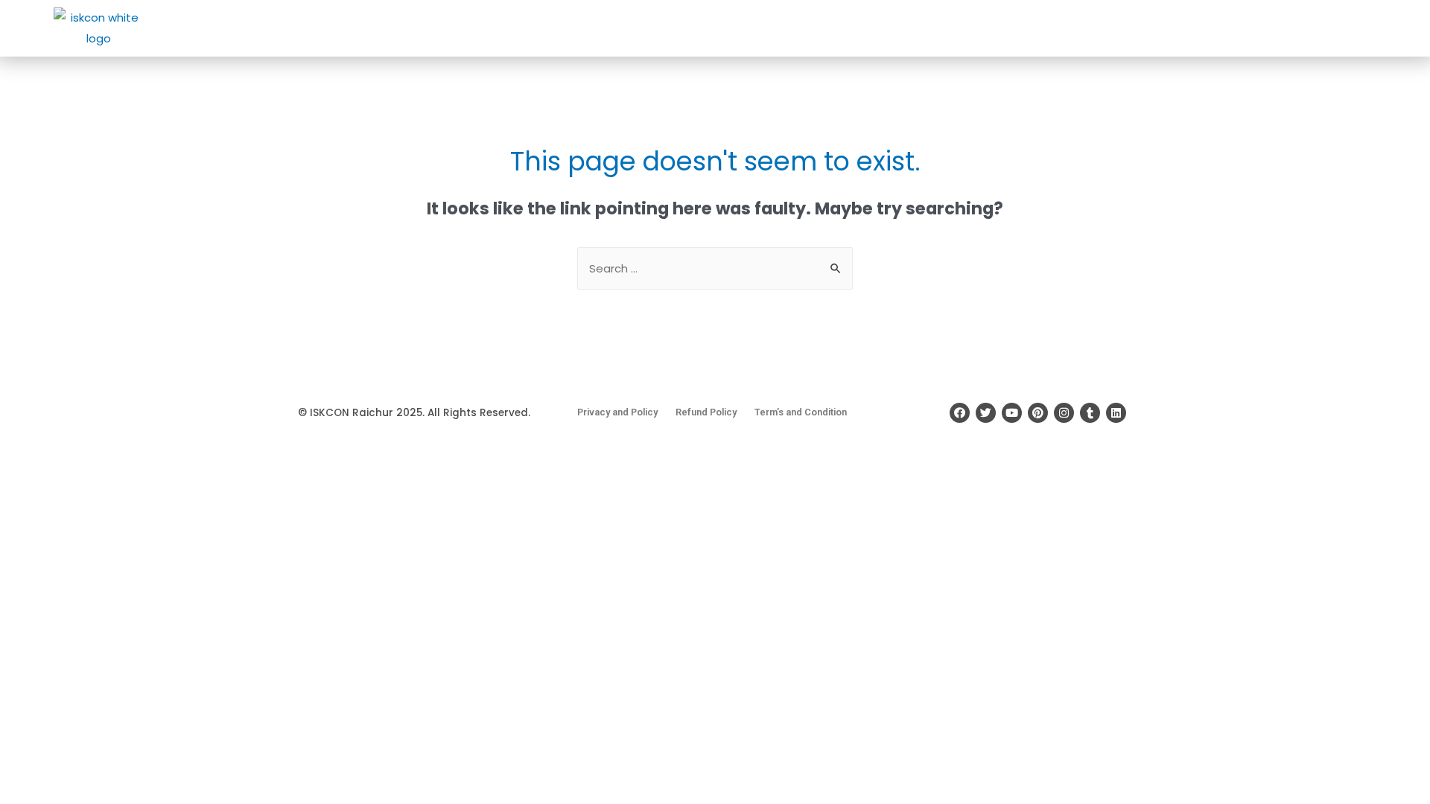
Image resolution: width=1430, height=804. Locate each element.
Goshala (859, 27)
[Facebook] (960, 413)
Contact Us (1350, 27)
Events (980, 27)
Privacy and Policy (617, 412)
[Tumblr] (1090, 413)
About (732, 27)
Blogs (1161, 27)
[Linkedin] (1116, 413)
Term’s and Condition (800, 412)
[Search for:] (715, 268)
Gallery (1215, 27)
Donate (922, 27)
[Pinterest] (1038, 413)
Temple (796, 27)
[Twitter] (986, 413)
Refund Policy (706, 412)
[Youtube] (1012, 413)
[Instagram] (1064, 413)
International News (1072, 27)
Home (681, 27)
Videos (1273, 27)
